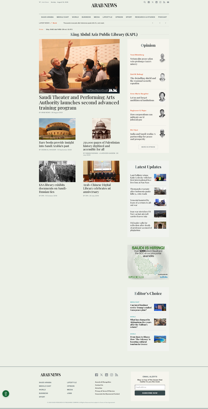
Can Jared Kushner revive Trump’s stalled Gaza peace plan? (140, 307)
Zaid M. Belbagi (136, 74)
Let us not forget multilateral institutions (142, 99)
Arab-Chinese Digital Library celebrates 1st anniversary (97, 188)
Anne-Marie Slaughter (139, 94)
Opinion (119, 17)
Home (41, 29)
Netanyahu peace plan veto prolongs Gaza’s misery (141, 61)
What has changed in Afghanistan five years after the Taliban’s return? (140, 323)
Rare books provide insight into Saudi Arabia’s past (56, 144)
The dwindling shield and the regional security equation (143, 81)
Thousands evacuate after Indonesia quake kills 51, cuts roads (83, 23)
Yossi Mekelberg (137, 55)
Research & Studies (145, 17)
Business (86, 17)
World (75, 17)
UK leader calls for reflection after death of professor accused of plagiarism (141, 226)
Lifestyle (107, 17)
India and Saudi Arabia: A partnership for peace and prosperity (143, 136)
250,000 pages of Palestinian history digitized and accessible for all (101, 145)
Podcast (162, 17)
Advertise (98, 388)
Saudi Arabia (47, 17)
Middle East (63, 17)
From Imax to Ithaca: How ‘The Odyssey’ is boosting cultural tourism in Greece (140, 340)
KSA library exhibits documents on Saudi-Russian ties (53, 188)
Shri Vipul (134, 130)
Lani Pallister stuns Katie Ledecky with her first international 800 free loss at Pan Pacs (141, 179)
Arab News (45, 2)
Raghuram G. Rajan (138, 110)
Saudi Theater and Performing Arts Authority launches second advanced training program (79, 102)
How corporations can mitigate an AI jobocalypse (141, 117)
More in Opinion (148, 147)
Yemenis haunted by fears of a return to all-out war (141, 202)
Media (97, 17)
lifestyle (72, 382)
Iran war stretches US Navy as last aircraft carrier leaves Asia (140, 214)
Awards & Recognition (103, 382)
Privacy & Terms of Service (105, 391)
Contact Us (99, 385)
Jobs (69, 393)
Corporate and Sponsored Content (107, 394)
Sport (129, 17)
